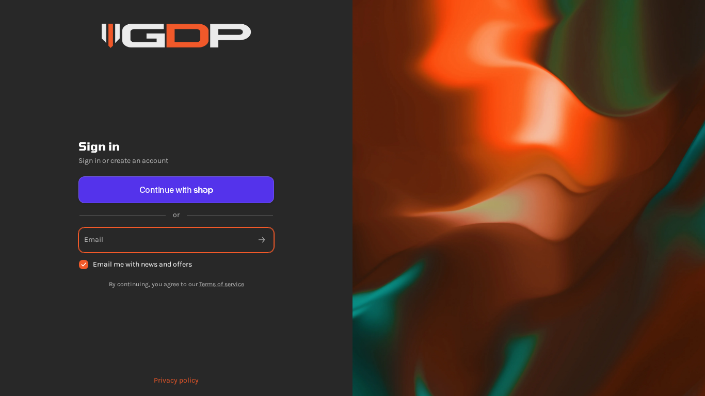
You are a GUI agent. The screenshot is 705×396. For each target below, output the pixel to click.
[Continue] (261, 240)
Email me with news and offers (142, 264)
